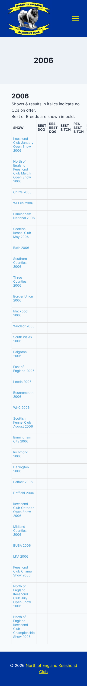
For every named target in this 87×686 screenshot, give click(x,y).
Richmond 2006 (20, 454)
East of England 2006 (24, 369)
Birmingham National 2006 (24, 216)
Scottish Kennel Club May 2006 (22, 233)
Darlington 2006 (21, 469)
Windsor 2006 (24, 326)
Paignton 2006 (20, 354)
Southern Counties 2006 (20, 262)
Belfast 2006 (23, 482)
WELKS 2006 (23, 203)
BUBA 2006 (22, 545)
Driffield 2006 (23, 493)
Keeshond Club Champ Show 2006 (22, 571)
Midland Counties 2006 (19, 530)
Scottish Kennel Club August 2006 (23, 422)
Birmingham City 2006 (22, 439)
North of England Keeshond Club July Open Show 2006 (22, 596)
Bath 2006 (21, 248)
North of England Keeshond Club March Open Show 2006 (22, 171)
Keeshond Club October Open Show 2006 (23, 510)
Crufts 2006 (22, 192)
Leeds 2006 (22, 382)
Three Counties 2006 (19, 281)
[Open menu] (75, 18)
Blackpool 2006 (20, 313)
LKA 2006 (20, 556)
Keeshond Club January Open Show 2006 (23, 144)
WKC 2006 (21, 407)
